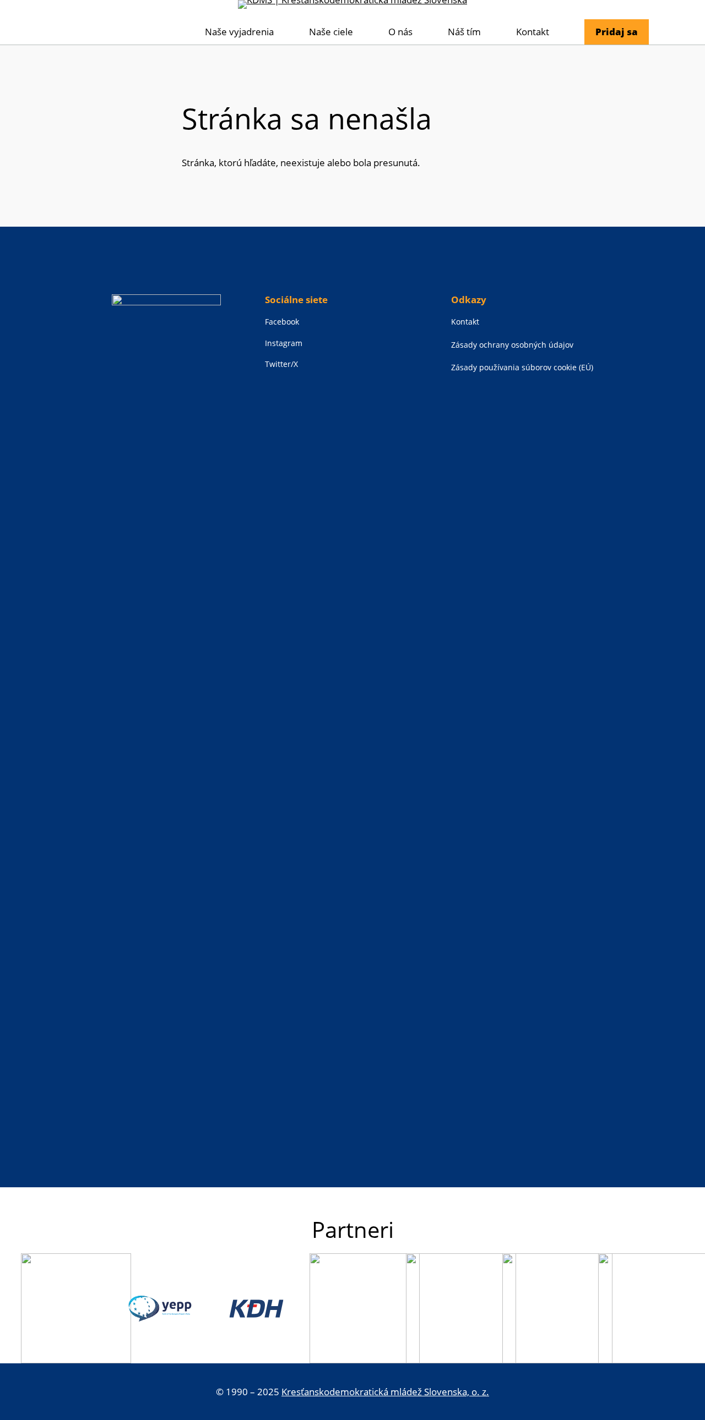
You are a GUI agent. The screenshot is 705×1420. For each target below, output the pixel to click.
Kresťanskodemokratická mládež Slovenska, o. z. (385, 1391)
